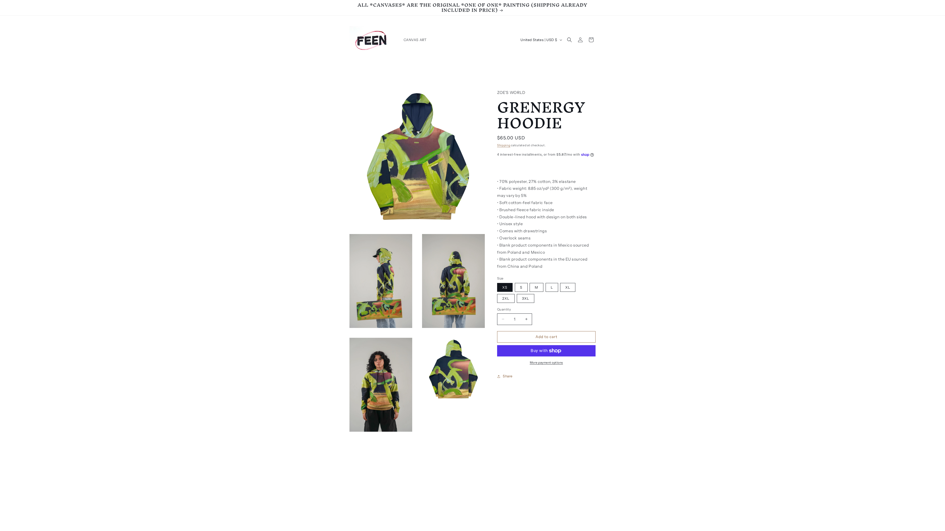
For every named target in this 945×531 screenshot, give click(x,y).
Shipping (503, 145)
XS (504, 287)
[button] (569, 39)
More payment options (546, 362)
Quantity (504, 309)
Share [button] (508, 376)
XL (567, 287)
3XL (525, 298)
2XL (505, 298)
